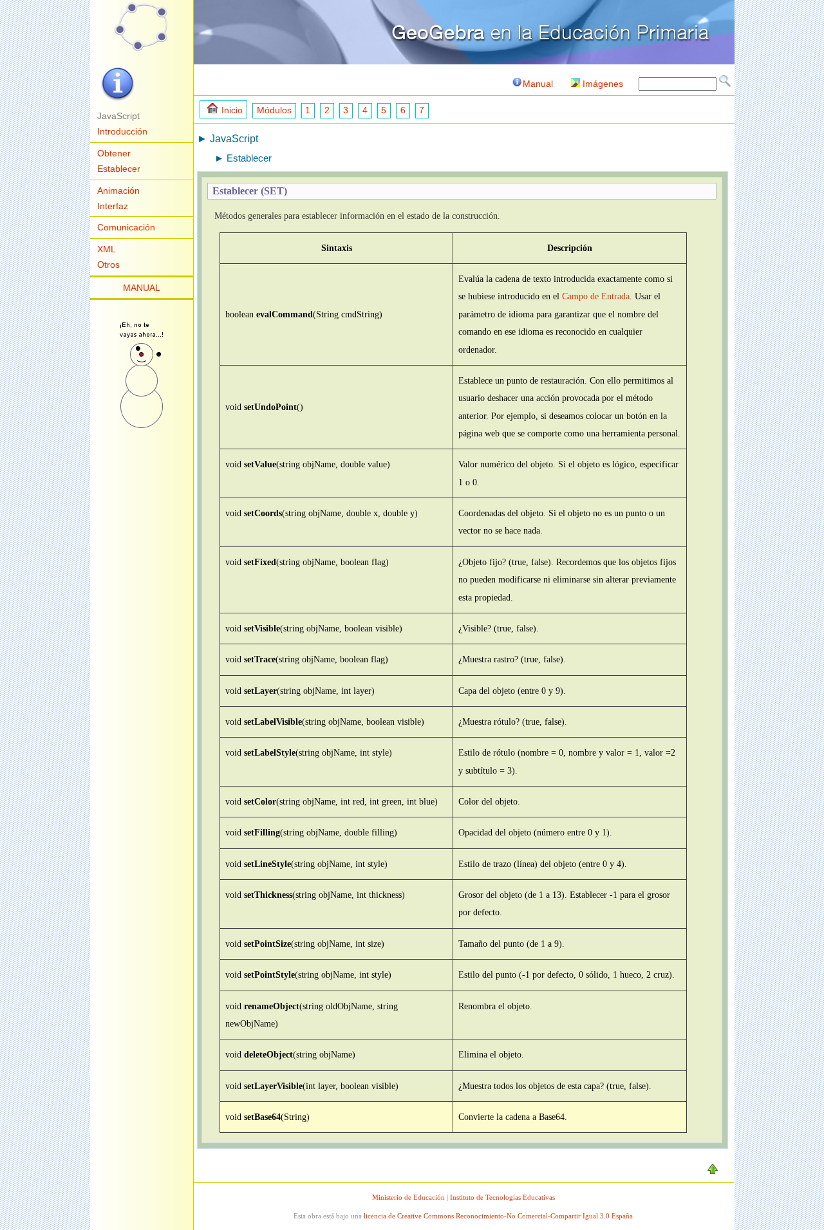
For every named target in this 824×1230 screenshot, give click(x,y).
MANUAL (141, 288)
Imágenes (603, 84)
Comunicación (126, 227)
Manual (538, 84)
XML (106, 249)
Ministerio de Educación (408, 1197)
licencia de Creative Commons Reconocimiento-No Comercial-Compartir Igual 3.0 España (498, 1216)
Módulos (274, 110)
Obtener (114, 153)
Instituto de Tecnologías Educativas (502, 1197)
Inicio (232, 110)
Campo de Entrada (596, 296)
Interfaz (112, 206)
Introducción (122, 131)
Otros (108, 264)
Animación (118, 190)
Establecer (118, 168)
